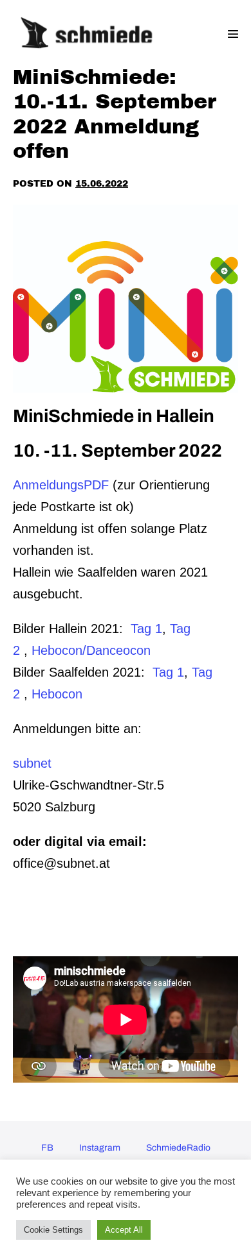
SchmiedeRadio (178, 1148)
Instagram (99, 1148)
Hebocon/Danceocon (91, 650)
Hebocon (57, 694)
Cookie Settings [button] (53, 1230)
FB (47, 1148)
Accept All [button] (124, 1230)
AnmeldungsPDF (61, 485)
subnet (32, 763)
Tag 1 (146, 628)
